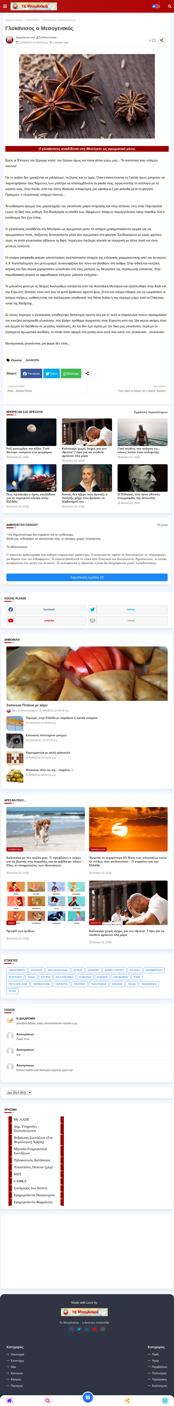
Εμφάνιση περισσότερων (151, 412)
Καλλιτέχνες (159, 1385)
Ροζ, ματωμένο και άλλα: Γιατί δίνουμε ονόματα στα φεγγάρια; (29, 450)
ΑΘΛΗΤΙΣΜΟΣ (17, 970)
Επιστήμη (17, 1360)
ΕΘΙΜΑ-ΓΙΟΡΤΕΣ (114, 970)
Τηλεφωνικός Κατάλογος (32, 1160)
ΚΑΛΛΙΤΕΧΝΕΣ (64, 977)
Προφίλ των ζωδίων (20, 931)
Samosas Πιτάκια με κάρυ (27, 705)
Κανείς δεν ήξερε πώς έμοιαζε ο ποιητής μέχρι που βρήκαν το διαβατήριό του (85, 498)
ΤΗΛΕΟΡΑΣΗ (149, 984)
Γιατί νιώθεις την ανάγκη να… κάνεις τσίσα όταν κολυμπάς (139, 450)
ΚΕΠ (17, 1174)
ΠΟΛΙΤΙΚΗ (79, 984)
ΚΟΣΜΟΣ (102, 977)
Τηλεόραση (159, 1379)
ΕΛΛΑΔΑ (135, 970)
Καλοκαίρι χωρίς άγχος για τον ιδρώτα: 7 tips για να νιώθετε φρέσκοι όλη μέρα (84, 452)
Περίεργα (17, 1385)
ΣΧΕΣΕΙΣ (117, 984)
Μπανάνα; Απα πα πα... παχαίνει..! (49, 770)
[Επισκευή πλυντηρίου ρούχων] (14, 741)
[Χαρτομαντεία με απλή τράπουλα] (14, 758)
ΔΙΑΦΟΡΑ (32, 20)
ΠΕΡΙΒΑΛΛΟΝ (41, 984)
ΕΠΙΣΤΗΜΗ (15, 977)
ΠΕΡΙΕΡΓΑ (61, 984)
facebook (49, 609)
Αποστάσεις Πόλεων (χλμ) (33, 1167)
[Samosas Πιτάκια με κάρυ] (87, 673)
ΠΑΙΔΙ (137, 977)
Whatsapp (73, 373)
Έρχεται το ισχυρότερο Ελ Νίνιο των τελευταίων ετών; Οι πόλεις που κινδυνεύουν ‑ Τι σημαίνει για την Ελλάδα (128, 861)
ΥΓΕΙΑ (12, 991)
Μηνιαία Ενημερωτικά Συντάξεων (30, 1151)
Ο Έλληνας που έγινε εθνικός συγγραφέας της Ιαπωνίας (139, 496)
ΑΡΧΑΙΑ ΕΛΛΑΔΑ (58, 970)
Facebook (34, 373)
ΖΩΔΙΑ (31, 977)
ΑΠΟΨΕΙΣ (36, 970)
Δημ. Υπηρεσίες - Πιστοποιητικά (26, 1128)
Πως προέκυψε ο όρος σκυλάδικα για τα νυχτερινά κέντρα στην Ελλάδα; (30, 498)
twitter (131, 609)
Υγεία (155, 1360)
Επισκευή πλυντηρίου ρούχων (46, 735)
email (131, 620)
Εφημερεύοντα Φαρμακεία (33, 1202)
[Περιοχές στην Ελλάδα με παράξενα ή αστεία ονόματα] (14, 723)
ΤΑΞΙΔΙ (132, 984)
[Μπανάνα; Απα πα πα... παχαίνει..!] (14, 775)
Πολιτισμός (159, 1373)
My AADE (21, 1119)
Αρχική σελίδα (14, 20)
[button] (170, 6)
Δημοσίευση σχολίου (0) (87, 577)
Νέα (13, 1366)
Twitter (53, 373)
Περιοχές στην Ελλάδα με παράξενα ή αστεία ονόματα (61, 718)
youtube (49, 620)
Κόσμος (16, 1379)
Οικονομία (17, 1354)
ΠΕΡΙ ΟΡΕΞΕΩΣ (18, 984)
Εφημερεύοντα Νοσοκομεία (34, 1195)
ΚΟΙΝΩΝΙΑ (85, 977)
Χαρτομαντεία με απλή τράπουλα (48, 752)
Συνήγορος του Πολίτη (30, 1188)
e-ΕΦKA (20, 1181)
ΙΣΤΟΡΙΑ (45, 977)
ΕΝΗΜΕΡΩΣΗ (154, 970)
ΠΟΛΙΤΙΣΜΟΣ (98, 984)
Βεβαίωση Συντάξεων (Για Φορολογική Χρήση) (33, 1140)
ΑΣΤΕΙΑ (77, 970)
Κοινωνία (17, 1373)
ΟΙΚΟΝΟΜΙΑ (121, 977)
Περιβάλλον (159, 1366)
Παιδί (155, 1354)
